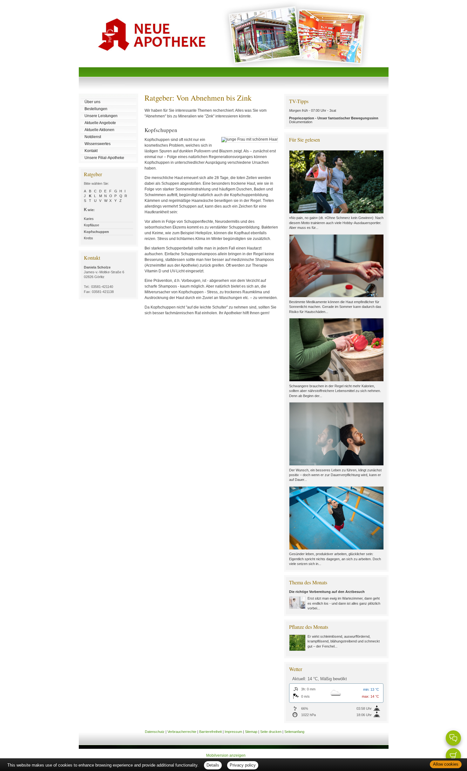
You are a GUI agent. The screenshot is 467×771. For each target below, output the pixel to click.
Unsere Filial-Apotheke (104, 158)
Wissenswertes (98, 144)
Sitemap (251, 732)
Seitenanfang (294, 732)
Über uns (92, 102)
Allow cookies (445, 764)
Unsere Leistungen (101, 116)
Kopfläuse (91, 225)
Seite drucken (270, 732)
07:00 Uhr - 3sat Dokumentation (333, 116)
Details (212, 765)
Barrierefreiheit (210, 732)
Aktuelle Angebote (100, 123)
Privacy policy (243, 765)
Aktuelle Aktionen (99, 130)
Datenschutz (155, 732)
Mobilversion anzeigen (226, 755)
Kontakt (91, 151)
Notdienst (93, 137)
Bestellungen (96, 109)
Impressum (233, 732)
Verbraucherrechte (181, 732)
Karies (89, 219)
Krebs (88, 238)
